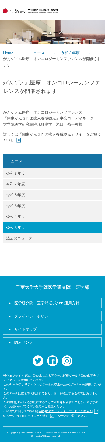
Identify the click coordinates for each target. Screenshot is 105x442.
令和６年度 (15, 195)
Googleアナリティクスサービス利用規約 (66, 411)
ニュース (37, 53)
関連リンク (23, 342)
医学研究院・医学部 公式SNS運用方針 (46, 303)
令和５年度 (15, 206)
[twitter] (38, 360)
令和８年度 (15, 173)
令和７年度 (15, 184)
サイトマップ (25, 329)
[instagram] (67, 360)
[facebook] (52, 360)
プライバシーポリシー (33, 316)
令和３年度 (70, 53)
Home (8, 53)
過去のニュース (19, 238)
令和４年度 (15, 216)
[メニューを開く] (95, 8)
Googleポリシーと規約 (33, 415)
